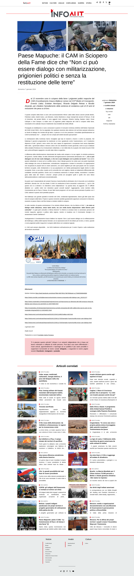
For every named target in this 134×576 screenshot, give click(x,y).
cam (109, 114)
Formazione (47, 553)
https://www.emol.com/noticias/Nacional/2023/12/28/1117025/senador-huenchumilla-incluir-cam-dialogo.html (58, 318)
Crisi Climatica (44, 452)
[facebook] (103, 2)
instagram (48, 351)
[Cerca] (109, 4)
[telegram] (97, 2)
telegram (63, 349)
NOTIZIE (45, 3)
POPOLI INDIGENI (109, 124)
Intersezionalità (48, 557)
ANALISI (61, 3)
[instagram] (100, 2)
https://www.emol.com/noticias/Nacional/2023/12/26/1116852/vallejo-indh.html (49, 314)
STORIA (89, 3)
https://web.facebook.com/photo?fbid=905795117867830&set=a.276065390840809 (61, 293)
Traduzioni (47, 562)
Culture (86, 543)
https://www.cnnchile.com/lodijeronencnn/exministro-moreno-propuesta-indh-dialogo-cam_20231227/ (56, 297)
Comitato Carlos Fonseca (46, 335)
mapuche (109, 121)
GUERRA (81, 3)
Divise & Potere (48, 551)
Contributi (47, 549)
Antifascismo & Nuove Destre (51, 555)
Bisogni (46, 545)
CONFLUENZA (71, 3)
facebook (40, 351)
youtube (57, 351)
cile (109, 117)
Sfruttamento (48, 547)
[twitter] (106, 2)
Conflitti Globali (110, 105)
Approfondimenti (71, 543)
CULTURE (53, 3)
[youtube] (109, 2)
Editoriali (69, 545)
